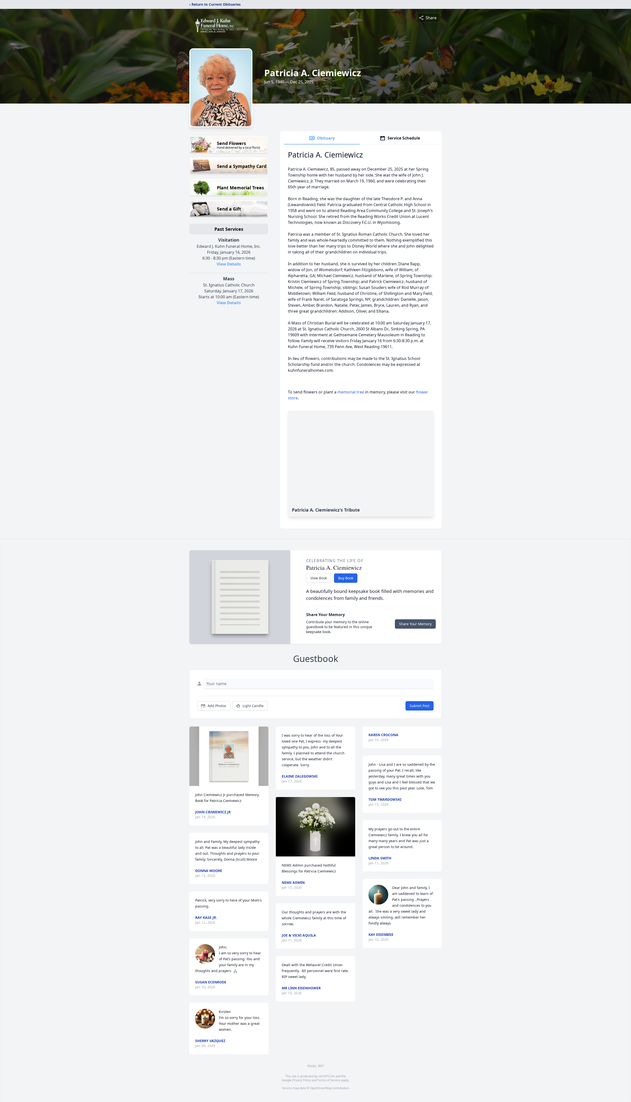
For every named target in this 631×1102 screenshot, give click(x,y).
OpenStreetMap (321, 1088)
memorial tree (350, 392)
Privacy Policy (301, 1080)
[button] (229, 756)
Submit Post (419, 705)
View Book (318, 578)
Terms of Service (328, 1080)
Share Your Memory (415, 624)
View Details (229, 264)
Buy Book (345, 578)
